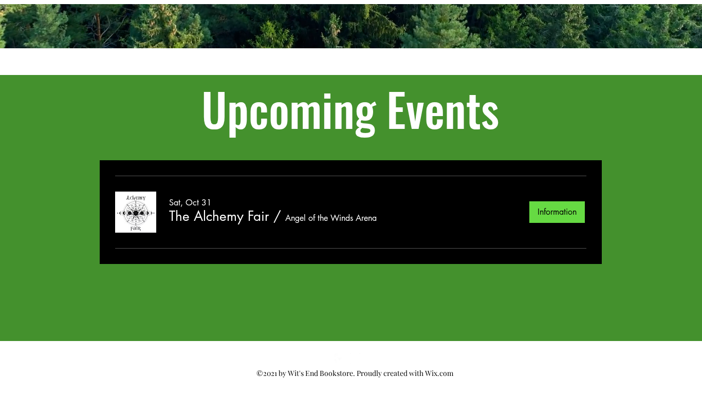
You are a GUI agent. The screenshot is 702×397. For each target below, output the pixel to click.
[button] (219, 216)
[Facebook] (340, 358)
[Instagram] (355, 358)
